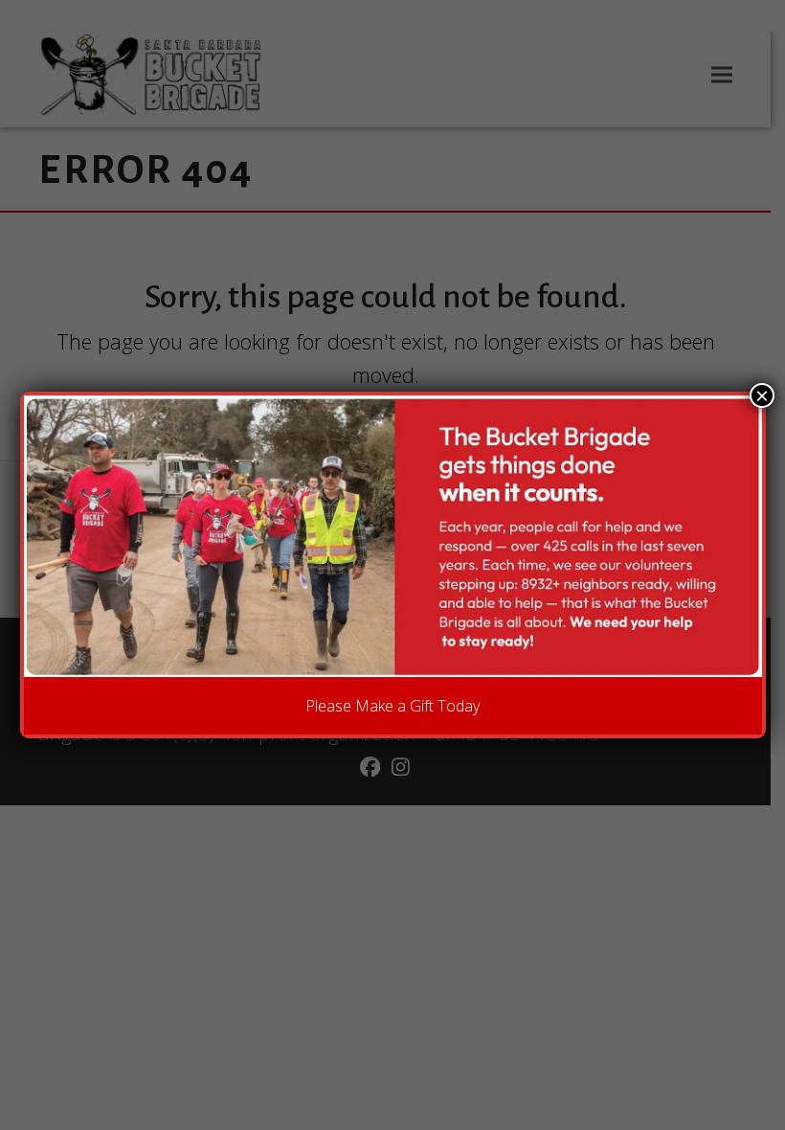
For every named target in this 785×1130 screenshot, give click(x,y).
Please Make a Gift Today (392, 705)
